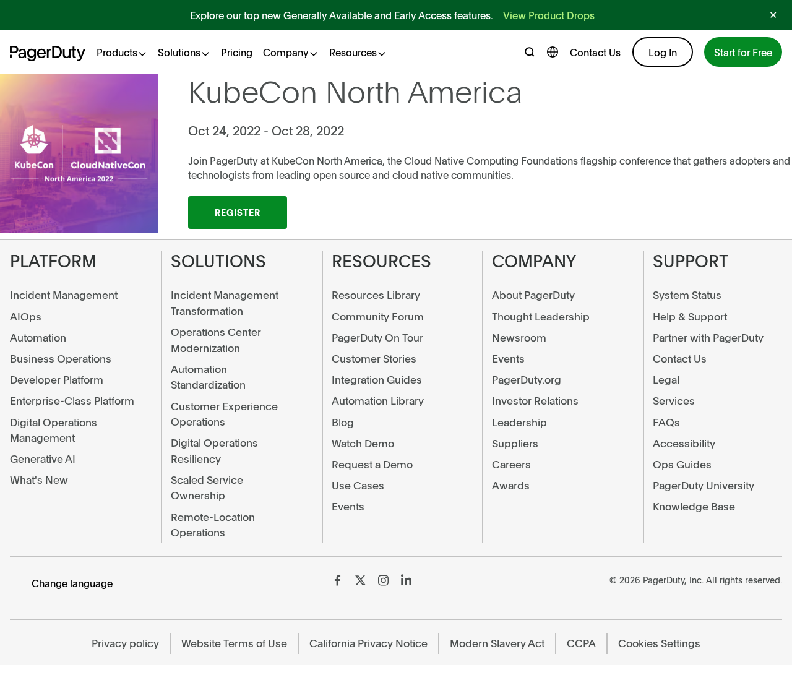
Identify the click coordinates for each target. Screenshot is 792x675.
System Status (687, 294)
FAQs (666, 422)
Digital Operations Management (53, 430)
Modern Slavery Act (497, 642)
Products (117, 52)
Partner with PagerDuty (708, 337)
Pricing (236, 52)
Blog (343, 422)
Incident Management (64, 294)
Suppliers (515, 443)
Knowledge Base (694, 506)
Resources (353, 52)
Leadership (519, 422)
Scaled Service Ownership (207, 487)
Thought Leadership (541, 316)
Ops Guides (682, 464)
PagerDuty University (703, 485)
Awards (511, 485)
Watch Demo (363, 443)
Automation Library (378, 400)
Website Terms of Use (234, 642)
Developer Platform (56, 379)
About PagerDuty (533, 294)
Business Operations (60, 358)
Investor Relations (535, 400)
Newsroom (519, 337)
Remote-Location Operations (213, 524)
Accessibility (684, 443)
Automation (38, 337)
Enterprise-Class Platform (72, 400)
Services (674, 400)
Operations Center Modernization (216, 339)
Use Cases (358, 485)
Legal (666, 379)
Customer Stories (374, 358)
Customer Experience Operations (224, 413)
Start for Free (743, 52)
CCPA (581, 642)
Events (348, 506)
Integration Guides (377, 379)
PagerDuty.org (526, 379)
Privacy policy (125, 642)
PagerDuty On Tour (377, 337)
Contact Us (595, 52)
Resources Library (376, 294)
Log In (662, 52)
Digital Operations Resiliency (214, 450)
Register (237, 212)
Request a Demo (372, 464)
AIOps (25, 316)
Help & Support (690, 316)
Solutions (179, 52)
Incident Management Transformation (224, 302)
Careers (511, 464)
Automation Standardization (208, 376)
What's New (39, 479)
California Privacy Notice (368, 642)
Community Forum (378, 316)
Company (286, 52)
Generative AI (42, 458)
